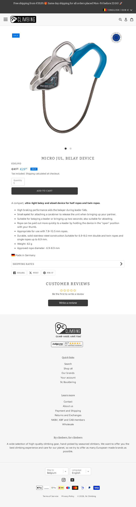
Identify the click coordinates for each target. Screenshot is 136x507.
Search (68, 363)
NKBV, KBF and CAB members (68, 419)
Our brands (68, 373)
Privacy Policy (68, 496)
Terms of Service (50, 496)
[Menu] (6, 19)
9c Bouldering (68, 382)
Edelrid (16, 163)
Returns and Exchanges (68, 415)
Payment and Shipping (68, 410)
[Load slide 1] (65, 148)
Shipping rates (23, 264)
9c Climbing (90, 496)
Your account (68, 377)
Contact (68, 401)
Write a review (68, 302)
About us (68, 406)
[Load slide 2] (70, 148)
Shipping (30, 173)
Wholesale (68, 424)
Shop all (68, 368)
